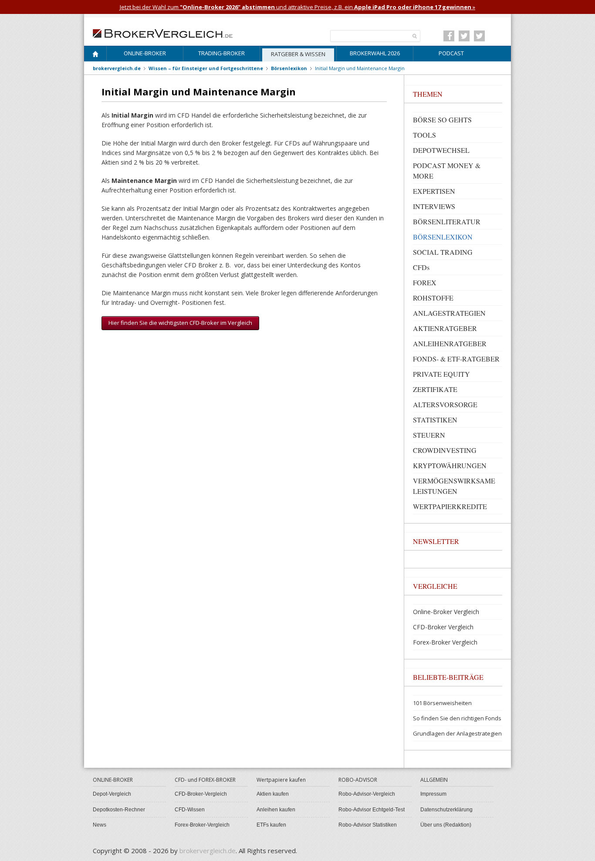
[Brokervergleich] (95, 55)
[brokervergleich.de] (167, 33)
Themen (428, 93)
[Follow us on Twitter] (464, 35)
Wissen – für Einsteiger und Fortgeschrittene (206, 68)
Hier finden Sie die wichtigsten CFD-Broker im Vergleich (180, 323)
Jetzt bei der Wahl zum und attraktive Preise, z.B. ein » (297, 7)
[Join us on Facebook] (448, 35)
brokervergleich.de (117, 68)
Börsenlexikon (289, 68)
